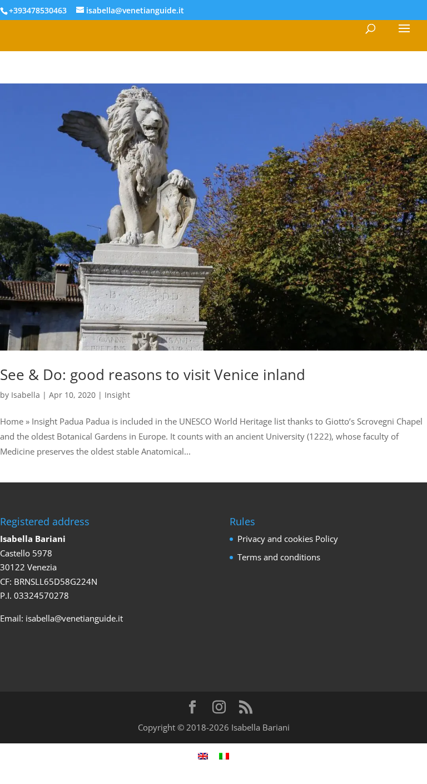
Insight (117, 394)
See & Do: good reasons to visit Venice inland (152, 374)
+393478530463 (38, 10)
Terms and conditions (278, 557)
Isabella (25, 394)
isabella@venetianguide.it (74, 618)
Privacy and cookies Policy (287, 538)
